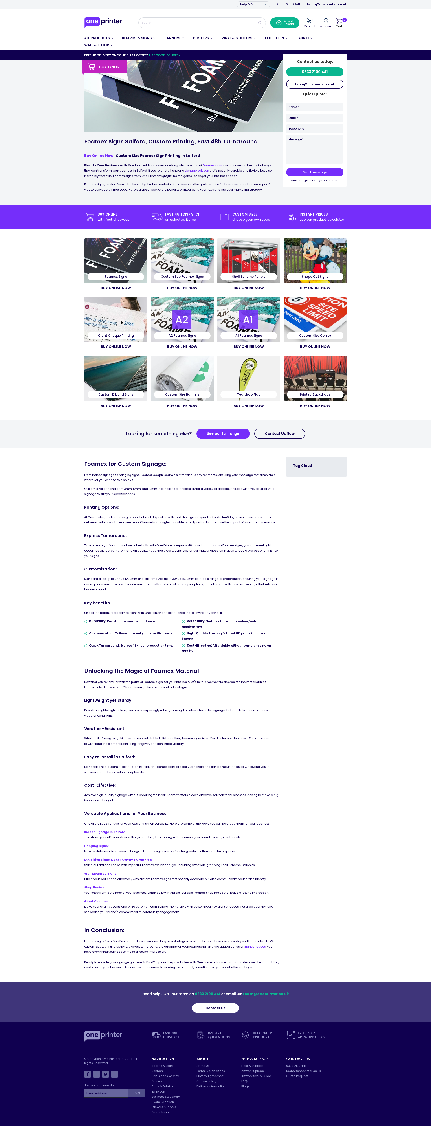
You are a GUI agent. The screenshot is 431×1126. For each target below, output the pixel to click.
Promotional (160, 1112)
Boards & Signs (163, 1066)
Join (136, 1093)
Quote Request (297, 1076)
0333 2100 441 (288, 4)
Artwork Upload (252, 1071)
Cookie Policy (206, 1081)
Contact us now (280, 433)
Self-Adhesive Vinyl (166, 1076)
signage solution (197, 170)
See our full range (223, 433)
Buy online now (116, 287)
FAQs (245, 1081)
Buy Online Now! (99, 155)
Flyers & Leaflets (163, 1102)
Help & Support (252, 4)
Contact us (215, 1008)
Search (260, 22)
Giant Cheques (255, 946)
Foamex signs (213, 165)
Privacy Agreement (210, 1076)
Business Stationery (166, 1097)
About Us (202, 1066)
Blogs (245, 1086)
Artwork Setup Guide (256, 1076)
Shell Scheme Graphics (132, 860)
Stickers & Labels (164, 1107)
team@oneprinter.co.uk (327, 4)
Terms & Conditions (210, 1071)
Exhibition (158, 1091)
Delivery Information (211, 1086)
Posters (157, 1081)
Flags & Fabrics (162, 1086)
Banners (158, 1071)
